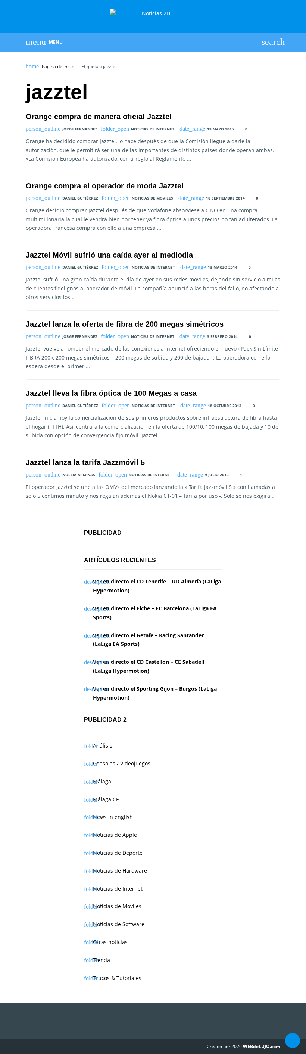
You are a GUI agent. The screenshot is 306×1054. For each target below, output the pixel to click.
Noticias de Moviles (152, 198)
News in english (113, 816)
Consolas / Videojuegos (121, 763)
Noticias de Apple (115, 834)
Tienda (101, 960)
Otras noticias (110, 942)
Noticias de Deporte (118, 852)
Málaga (102, 781)
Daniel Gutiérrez (80, 198)
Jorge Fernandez (79, 129)
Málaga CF (106, 799)
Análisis (102, 745)
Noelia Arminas (78, 474)
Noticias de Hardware (120, 870)
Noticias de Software (118, 924)
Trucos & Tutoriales (117, 977)
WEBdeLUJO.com (261, 1046)
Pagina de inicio (58, 67)
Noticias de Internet (152, 129)
